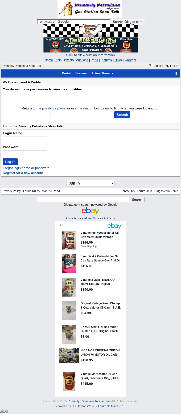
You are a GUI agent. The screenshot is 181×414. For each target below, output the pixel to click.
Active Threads (102, 73)
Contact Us (127, 191)
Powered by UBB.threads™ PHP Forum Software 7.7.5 (90, 406)
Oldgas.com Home (166, 191)
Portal (66, 73)
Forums (81, 73)
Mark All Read (51, 191)
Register (157, 66)
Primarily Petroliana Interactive (89, 401)
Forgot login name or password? (27, 168)
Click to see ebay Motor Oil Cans (90, 218)
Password (11, 147)
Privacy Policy (12, 191)
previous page (53, 108)
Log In (173, 66)
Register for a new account (23, 173)
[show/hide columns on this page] (176, 73)
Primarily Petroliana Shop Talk (22, 66)
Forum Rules (31, 191)
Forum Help (144, 191)
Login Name (12, 133)
